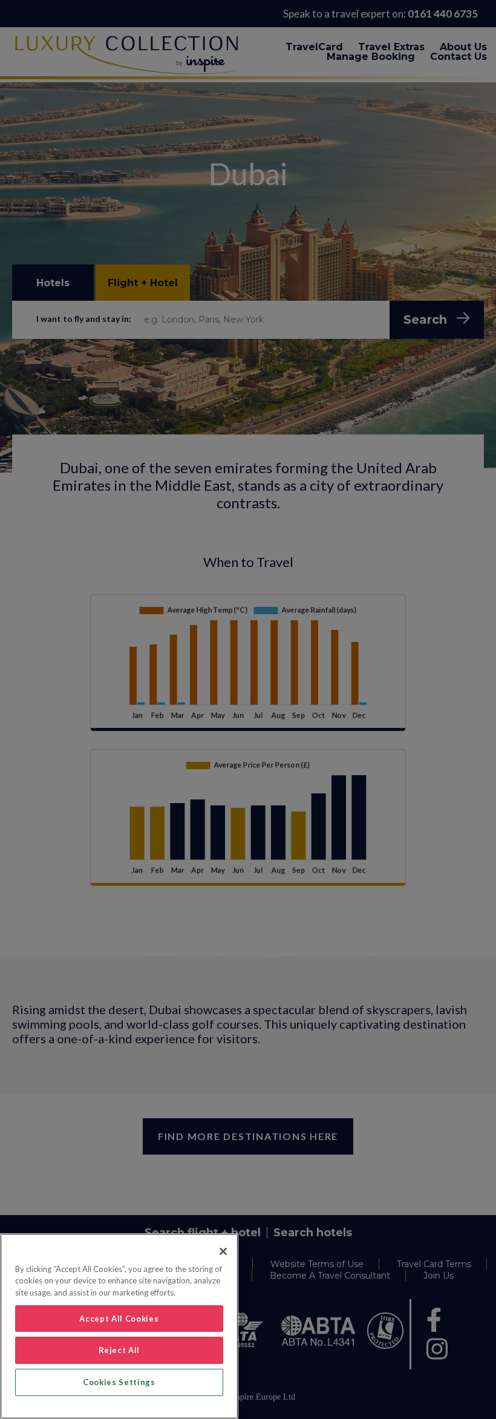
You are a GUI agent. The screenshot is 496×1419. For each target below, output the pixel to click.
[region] (119, 1326)
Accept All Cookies (118, 1318)
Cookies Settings (119, 1382)
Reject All (119, 1350)
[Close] (223, 1251)
